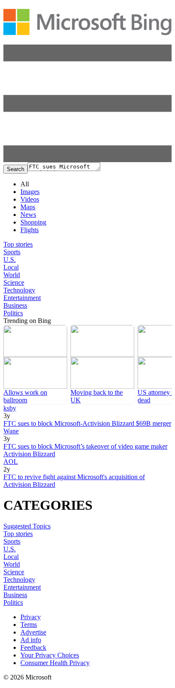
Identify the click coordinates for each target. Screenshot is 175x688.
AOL (10, 461)
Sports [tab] (11, 252)
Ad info (30, 639)
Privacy (30, 617)
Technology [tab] (19, 290)
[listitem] (35, 364)
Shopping (33, 222)
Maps (27, 207)
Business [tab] (15, 305)
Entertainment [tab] (22, 297)
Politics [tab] (13, 313)
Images (30, 191)
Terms (28, 624)
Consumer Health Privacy (55, 662)
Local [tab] (11, 267)
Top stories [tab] (18, 244)
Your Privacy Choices (49, 655)
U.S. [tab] (9, 259)
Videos (29, 199)
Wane (11, 431)
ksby (9, 408)
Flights (29, 229)
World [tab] (11, 274)
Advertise (33, 632)
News (28, 214)
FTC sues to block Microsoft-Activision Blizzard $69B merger (87, 423)
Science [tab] (13, 282)
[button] (87, 159)
